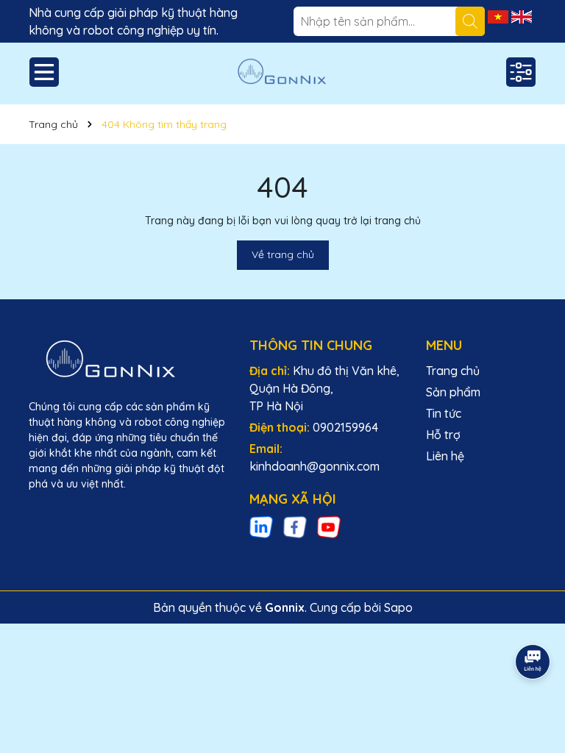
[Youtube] (329, 526)
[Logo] (282, 73)
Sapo (398, 607)
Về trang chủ (283, 254)
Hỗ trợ (443, 434)
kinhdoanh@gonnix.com (314, 466)
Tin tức (443, 413)
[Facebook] (295, 526)
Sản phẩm (453, 392)
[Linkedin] (261, 526)
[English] (521, 15)
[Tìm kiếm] (470, 21)
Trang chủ (453, 370)
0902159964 (345, 427)
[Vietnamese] (499, 15)
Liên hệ (445, 456)
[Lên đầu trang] (533, 620)
